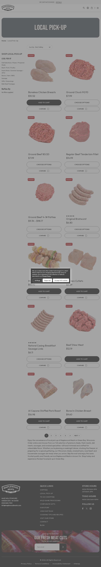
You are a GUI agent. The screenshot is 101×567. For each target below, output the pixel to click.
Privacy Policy (46, 276)
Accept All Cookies (60, 280)
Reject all (47, 280)
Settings (37, 280)
